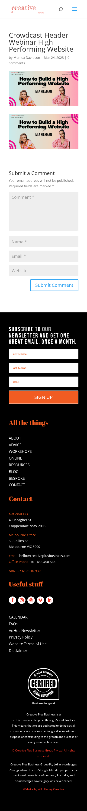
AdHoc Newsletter (24, 630)
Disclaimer (18, 650)
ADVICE (15, 444)
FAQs (13, 623)
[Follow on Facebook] (12, 600)
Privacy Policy (20, 637)
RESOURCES (19, 464)
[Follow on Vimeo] (40, 600)
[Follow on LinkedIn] (49, 600)
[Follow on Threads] (31, 600)
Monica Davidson (26, 57)
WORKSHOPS (20, 451)
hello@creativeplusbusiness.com (44, 555)
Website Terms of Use (28, 643)
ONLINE (15, 458)
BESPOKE (17, 478)
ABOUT (15, 438)
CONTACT (17, 484)
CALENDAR (18, 617)
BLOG (14, 471)
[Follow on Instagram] (22, 600)
